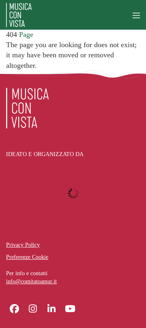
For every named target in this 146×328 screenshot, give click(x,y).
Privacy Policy (23, 245)
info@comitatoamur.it (31, 281)
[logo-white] (27, 108)
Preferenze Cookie (27, 257)
